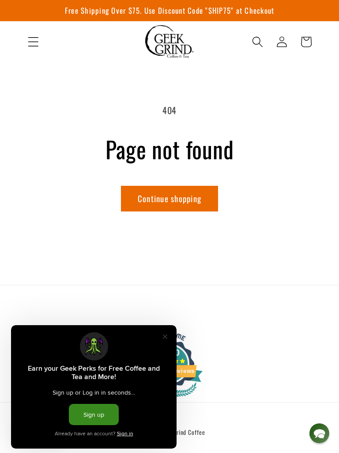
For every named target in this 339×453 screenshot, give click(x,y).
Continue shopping (169, 198)
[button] (33, 42)
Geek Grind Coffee (182, 432)
